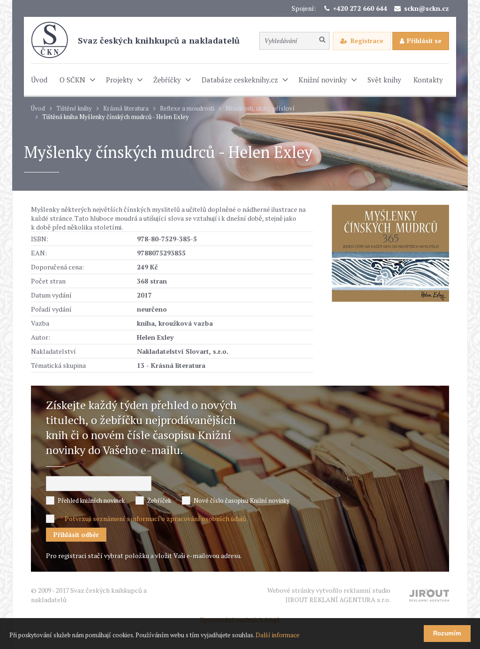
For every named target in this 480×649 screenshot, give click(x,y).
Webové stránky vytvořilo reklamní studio (328, 595)
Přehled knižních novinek (91, 500)
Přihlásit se (424, 41)
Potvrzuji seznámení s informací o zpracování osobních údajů (155, 518)
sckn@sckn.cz (426, 8)
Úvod (38, 108)
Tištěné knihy (74, 108)
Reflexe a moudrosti (187, 108)
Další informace (277, 635)
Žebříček (159, 500)
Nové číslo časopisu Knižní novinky (242, 500)
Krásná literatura (126, 108)
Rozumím (447, 633)
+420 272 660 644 (360, 8)
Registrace (367, 41)
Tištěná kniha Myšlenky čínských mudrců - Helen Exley (115, 116)
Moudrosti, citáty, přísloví (260, 108)
